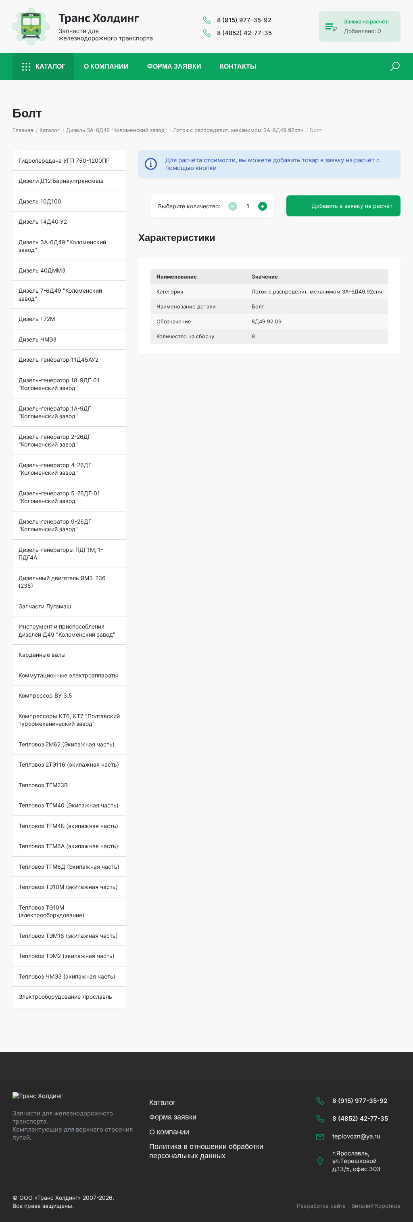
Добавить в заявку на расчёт (352, 205)
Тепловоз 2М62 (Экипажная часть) (67, 744)
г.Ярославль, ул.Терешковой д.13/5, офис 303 (356, 1161)
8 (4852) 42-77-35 (244, 33)
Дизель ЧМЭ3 (37, 339)
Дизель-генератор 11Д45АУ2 (58, 359)
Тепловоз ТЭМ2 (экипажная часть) (67, 955)
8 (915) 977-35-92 (244, 20)
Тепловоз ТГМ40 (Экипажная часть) (69, 805)
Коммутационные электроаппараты (68, 675)
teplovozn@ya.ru (356, 1136)
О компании (106, 66)
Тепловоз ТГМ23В (43, 785)
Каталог (50, 66)
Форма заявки (174, 66)
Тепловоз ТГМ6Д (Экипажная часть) (69, 866)
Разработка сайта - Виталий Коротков (348, 1205)
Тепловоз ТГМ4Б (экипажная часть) (68, 825)
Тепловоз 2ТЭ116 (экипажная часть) (69, 764)
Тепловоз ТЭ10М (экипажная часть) (68, 886)
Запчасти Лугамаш (45, 606)
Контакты (238, 66)
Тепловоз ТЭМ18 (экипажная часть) (68, 935)
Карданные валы (42, 654)
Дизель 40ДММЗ (42, 270)
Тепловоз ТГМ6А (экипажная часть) (68, 846)
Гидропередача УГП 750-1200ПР (64, 160)
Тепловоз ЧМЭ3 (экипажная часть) (67, 976)
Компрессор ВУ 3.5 (45, 695)
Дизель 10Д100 (40, 201)
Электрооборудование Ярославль (65, 996)
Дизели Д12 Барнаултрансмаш (61, 180)
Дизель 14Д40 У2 (43, 221)
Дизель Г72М (37, 318)
